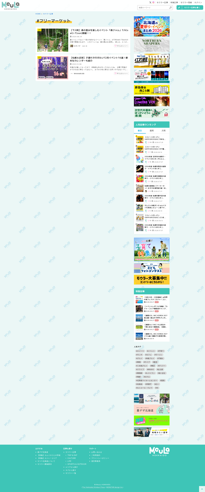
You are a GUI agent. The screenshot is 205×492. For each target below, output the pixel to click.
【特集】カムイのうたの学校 (49, 455)
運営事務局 (95, 461)
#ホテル (147, 377)
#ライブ (147, 362)
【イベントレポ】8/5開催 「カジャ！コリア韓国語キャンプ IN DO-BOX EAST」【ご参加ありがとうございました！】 (156, 307)
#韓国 (138, 362)
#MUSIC (150, 369)
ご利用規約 (95, 455)
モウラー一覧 (70, 473)
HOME (38, 14)
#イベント (151, 351)
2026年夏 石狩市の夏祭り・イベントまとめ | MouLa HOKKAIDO (155, 157)
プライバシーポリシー (100, 458)
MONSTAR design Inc (114, 487)
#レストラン (150, 373)
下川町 (42, 50)
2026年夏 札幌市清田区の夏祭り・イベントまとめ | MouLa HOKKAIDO (155, 177)
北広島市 (50, 77)
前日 (140, 130)
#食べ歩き (162, 373)
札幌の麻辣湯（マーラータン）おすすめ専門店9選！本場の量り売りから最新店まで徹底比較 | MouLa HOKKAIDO (155, 187)
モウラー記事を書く (192, 7)
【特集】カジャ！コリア (47, 458)
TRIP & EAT (72, 455)
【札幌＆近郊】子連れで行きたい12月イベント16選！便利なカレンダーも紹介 (99, 59)
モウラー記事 (162, 2)
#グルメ (139, 358)
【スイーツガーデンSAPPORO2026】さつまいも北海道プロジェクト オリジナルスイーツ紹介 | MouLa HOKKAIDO (156, 216)
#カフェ (148, 355)
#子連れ (160, 358)
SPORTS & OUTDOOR (77, 464)
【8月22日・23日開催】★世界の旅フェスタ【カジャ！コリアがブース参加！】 (156, 298)
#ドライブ (140, 369)
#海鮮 (138, 377)
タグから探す (70, 470)
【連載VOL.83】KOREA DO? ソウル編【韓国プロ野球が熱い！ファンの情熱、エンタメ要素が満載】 (155, 335)
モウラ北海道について (46, 461)
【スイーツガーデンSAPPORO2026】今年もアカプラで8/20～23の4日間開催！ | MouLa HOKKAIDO (156, 138)
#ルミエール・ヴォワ (144, 388)
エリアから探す (71, 467)
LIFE (39, 30)
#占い (157, 384)
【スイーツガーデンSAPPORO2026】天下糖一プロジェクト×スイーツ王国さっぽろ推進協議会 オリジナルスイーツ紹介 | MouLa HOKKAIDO (156, 148)
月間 (164, 130)
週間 (152, 130)
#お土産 (160, 369)
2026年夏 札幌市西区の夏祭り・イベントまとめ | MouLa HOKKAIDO (155, 167)
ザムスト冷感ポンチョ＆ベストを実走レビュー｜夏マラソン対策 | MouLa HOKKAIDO (155, 206)
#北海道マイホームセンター (146, 380)
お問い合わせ (96, 452)
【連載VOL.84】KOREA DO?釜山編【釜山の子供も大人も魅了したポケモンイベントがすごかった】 (155, 316)
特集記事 (174, 2)
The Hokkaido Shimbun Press (93, 487)
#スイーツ (140, 351)
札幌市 (42, 77)
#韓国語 (139, 373)
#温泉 (162, 380)
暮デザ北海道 (42, 452)
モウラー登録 (186, 2)
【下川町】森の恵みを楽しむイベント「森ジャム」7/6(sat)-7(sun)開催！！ (99, 31)
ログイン (198, 2)
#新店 (155, 362)
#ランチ (139, 355)
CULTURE (72, 458)
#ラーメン (158, 355)
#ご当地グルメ (141, 366)
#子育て (161, 351)
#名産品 (139, 384)
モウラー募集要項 (44, 464)
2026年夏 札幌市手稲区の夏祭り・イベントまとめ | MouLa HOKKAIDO (155, 226)
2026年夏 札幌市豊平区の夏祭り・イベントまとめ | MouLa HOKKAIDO (155, 197)
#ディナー (162, 366)
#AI (156, 388)
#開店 (152, 366)
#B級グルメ (149, 358)
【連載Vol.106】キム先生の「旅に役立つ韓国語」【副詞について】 (155, 326)
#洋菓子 (148, 384)
